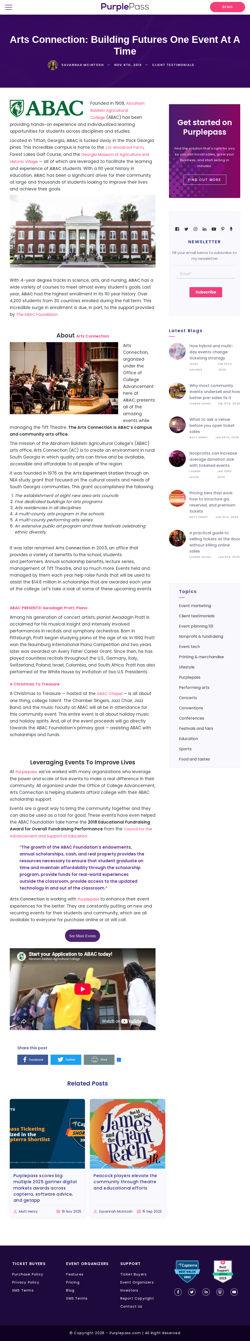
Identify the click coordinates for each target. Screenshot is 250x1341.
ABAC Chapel (110, 693)
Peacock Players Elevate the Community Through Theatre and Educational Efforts (125, 1182)
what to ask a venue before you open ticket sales (212, 425)
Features (74, 1274)
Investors (129, 1290)
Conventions (191, 708)
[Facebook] (32, 1060)
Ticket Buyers (133, 1274)
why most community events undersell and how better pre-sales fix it (214, 392)
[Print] (99, 1060)
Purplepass (88, 899)
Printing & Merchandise (201, 657)
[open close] (10, 8)
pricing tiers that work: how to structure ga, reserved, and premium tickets (212, 502)
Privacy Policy (25, 1282)
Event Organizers (137, 1282)
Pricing (72, 1282)
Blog (70, 1290)
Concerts (188, 698)
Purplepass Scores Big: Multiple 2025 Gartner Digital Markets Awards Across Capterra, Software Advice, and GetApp (45, 1188)
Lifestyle (187, 667)
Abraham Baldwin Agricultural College (117, 110)
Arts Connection (92, 336)
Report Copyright (137, 1298)
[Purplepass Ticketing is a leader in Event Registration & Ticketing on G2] (223, 1271)
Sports (185, 749)
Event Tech (189, 646)
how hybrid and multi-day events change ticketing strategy (211, 352)
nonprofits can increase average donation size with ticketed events (213, 459)
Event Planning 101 (196, 626)
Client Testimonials (197, 616)
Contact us (131, 1306)
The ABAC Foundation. (37, 314)
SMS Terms (23, 1290)
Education (188, 738)
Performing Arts (194, 687)
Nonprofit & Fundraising (201, 636)
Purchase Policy (27, 1274)
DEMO (227, 7)
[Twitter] (66, 1060)
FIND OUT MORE (204, 179)
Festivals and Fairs (196, 728)
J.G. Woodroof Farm (124, 147)
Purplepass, (27, 772)
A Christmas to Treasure (35, 684)
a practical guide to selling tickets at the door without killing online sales (214, 542)
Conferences (191, 718)
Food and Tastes (194, 759)
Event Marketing (195, 606)
